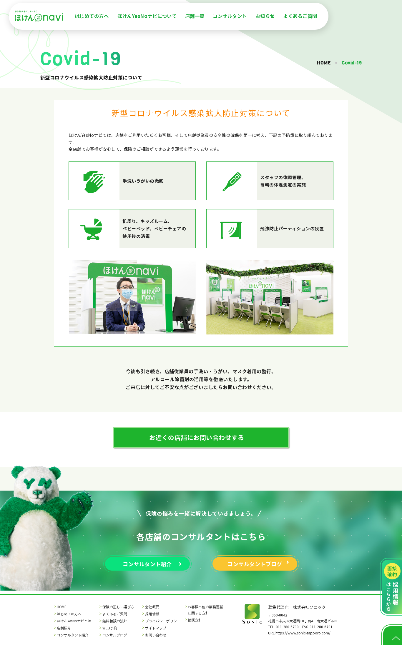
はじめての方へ (92, 15)
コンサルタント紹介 (73, 634)
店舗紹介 (64, 627)
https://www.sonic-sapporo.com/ (302, 632)
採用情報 (152, 613)
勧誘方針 (195, 619)
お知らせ (265, 15)
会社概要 (152, 606)
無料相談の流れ (114, 620)
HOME (323, 63)
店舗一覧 (195, 15)
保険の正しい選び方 (118, 606)
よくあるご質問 (300, 15)
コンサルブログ (114, 634)
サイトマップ (155, 627)
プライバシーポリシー (162, 620)
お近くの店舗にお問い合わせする (196, 437)
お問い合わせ (155, 634)
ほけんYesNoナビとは (74, 620)
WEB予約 (109, 627)
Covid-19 (352, 63)
